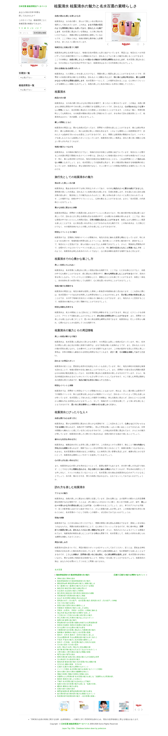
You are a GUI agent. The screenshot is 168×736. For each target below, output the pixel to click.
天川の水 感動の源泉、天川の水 (69, 664)
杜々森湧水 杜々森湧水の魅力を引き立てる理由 (75, 585)
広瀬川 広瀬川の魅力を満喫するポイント (129, 574)
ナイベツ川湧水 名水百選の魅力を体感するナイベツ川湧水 (79, 669)
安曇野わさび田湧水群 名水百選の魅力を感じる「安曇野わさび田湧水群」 (86, 676)
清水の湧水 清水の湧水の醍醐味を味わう (73, 671)
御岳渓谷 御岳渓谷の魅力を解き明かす (72, 588)
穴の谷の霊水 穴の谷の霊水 (67, 644)
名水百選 (58, 569)
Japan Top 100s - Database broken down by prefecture (84, 728)
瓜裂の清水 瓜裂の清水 (66, 688)
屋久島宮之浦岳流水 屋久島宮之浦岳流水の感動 (75, 593)
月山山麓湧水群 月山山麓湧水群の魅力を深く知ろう (77, 637)
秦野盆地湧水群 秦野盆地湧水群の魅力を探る (74, 691)
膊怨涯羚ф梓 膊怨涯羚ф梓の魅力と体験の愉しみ (76, 583)
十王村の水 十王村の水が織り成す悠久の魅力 (74, 615)
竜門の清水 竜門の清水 (66, 654)
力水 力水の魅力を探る (66, 603)
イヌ (37, 28)
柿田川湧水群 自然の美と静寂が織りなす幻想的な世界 (78, 657)
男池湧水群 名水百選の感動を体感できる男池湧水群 (77, 622)
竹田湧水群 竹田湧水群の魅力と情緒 (71, 595)
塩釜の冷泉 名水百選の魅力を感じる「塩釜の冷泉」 (77, 683)
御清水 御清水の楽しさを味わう (69, 679)
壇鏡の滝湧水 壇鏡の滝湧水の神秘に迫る (73, 674)
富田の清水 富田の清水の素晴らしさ (71, 605)
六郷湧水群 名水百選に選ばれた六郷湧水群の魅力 (76, 630)
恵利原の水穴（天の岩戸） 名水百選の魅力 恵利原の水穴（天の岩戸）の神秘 (87, 600)
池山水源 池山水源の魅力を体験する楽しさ (73, 612)
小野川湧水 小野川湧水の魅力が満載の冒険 (73, 652)
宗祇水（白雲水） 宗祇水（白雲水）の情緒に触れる (77, 610)
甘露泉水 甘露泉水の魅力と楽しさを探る (73, 608)
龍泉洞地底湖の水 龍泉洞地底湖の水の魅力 (73, 574)
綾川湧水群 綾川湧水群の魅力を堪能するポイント (76, 693)
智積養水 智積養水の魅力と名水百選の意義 (73, 632)
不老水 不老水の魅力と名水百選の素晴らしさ (74, 639)
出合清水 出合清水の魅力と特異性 (70, 590)
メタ (32, 28)
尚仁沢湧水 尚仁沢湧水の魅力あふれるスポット (75, 617)
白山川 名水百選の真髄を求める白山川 (72, 598)
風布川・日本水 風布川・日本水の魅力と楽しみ (75, 634)
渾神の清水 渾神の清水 (66, 578)
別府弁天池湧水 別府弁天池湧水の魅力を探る (74, 625)
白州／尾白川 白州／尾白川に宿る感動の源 (73, 647)
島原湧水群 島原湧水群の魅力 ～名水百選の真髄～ (76, 696)
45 (25, 28)
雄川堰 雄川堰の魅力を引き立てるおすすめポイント (77, 649)
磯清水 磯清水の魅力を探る (67, 686)
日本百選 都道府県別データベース (33, 6)
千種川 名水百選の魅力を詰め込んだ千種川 (73, 681)
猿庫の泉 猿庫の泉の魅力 (67, 620)
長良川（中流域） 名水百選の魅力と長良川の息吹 (76, 642)
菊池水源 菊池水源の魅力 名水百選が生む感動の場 (76, 661)
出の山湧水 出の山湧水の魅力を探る (71, 627)
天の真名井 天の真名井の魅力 (68, 659)
